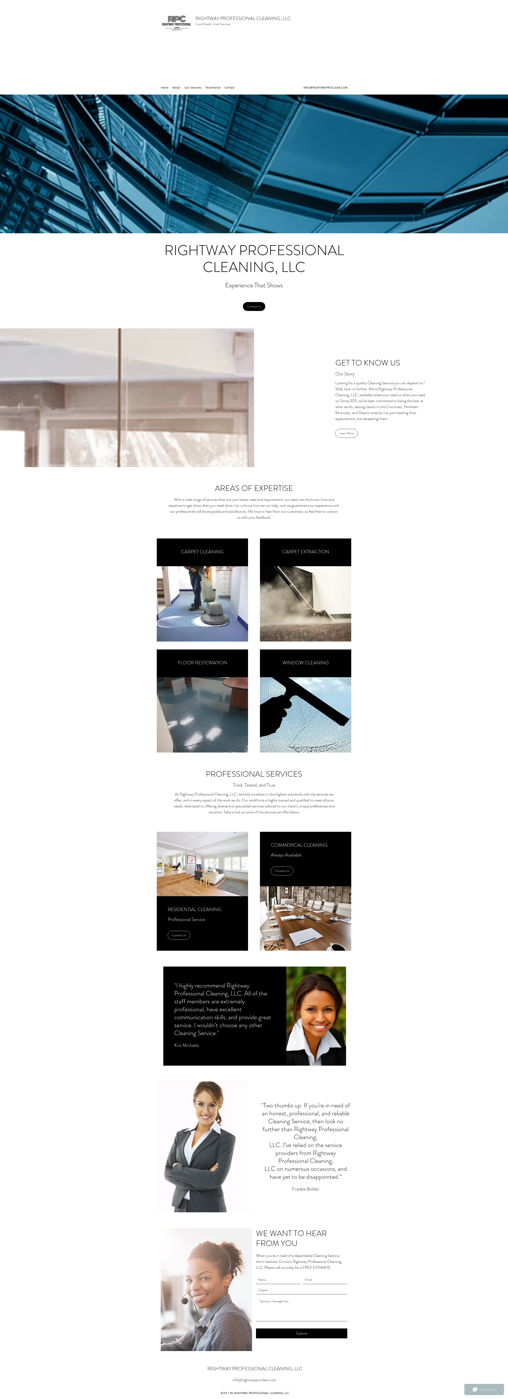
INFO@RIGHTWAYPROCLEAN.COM (325, 87)
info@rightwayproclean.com (254, 1380)
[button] (346, 433)
